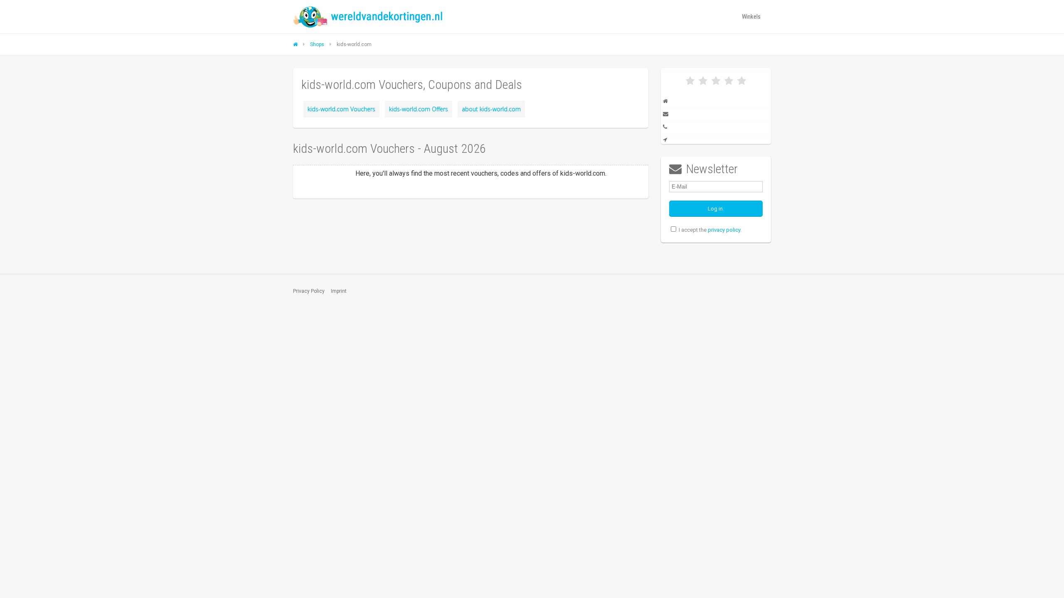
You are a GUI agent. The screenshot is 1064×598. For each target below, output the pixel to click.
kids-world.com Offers (418, 109)
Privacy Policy (309, 291)
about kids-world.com (491, 109)
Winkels (751, 16)
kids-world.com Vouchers (341, 109)
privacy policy (724, 230)
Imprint (339, 291)
